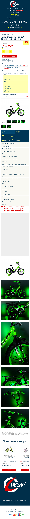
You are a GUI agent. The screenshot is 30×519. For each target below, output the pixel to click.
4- (7, 61)
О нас (4, 502)
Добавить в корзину (9, 56)
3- (12, 61)
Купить (9, 470)
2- (5, 61)
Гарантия (7, 30)
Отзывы (26, 96)
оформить (19, 10)
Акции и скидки (11, 502)
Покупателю (22, 500)
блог (18, 30)
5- (10, 61)
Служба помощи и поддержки (15, 511)
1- (2, 61)
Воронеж (16, 8)
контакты (23, 30)
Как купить (13, 30)
